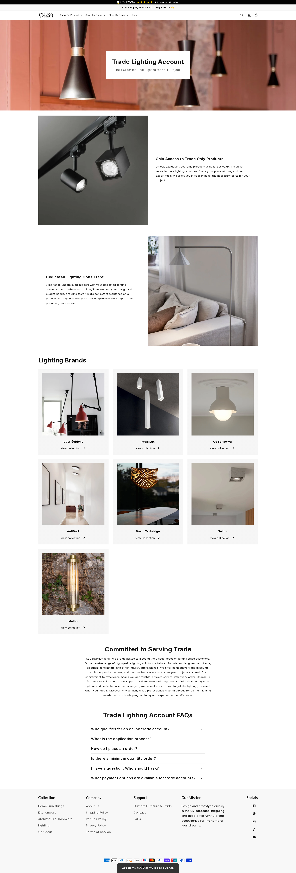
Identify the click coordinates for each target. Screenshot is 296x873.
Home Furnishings (51, 806)
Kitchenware (47, 812)
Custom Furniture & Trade (153, 806)
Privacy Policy (96, 825)
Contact (140, 812)
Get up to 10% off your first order (148, 868)
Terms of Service (98, 832)
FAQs (137, 819)
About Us (92, 806)
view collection (70, 448)
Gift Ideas (45, 832)
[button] (71, 15)
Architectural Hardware (55, 819)
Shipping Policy (97, 812)
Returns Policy (96, 819)
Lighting (43, 825)
